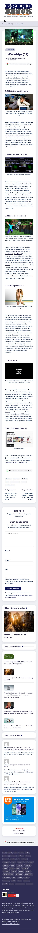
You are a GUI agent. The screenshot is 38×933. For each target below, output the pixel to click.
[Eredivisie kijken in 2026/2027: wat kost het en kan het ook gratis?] (9, 656)
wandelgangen (20, 884)
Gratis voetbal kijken (19, 831)
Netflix (5, 868)
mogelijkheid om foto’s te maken (14, 462)
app (16, 852)
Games (27, 856)
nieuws (11, 868)
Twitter (24, 482)
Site (6, 570)
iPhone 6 (20, 862)
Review (21, 871)
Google (12, 859)
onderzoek (25, 868)
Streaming (6, 880)
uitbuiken (26, 880)
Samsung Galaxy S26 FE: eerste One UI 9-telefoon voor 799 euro (18, 727)
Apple (21, 852)
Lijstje (31, 862)
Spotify (20, 877)
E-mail (7, 560)
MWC (12, 865)
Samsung (28, 871)
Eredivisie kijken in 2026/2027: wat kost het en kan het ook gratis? (18, 663)
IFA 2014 (24, 859)
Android (10, 852)
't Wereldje (10, 49)
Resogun (7, 412)
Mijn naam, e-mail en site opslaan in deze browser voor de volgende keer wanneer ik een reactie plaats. (19, 581)
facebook (13, 856)
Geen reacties (12, 59)
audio (27, 852)
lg (26, 862)
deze (6, 208)
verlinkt (5, 884)
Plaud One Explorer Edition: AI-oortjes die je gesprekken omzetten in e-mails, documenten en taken (18, 695)
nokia (17, 868)
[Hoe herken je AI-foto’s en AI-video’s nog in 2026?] (9, 672)
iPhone (13, 862)
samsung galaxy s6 (8, 874)
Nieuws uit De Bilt (19, 833)
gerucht (6, 859)
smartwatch (7, 877)
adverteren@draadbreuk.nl (10, 924)
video (11, 884)
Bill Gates (8, 478)
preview (14, 871)
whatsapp (29, 884)
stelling (26, 877)
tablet (13, 880)
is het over (28, 201)
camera (6, 856)
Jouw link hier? (19, 828)
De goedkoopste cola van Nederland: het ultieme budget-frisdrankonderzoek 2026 (18, 712)
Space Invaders (15, 482)
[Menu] (5, 20)
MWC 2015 (19, 865)
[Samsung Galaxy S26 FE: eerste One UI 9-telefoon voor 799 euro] (9, 720)
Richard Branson (15, 251)
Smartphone (19, 874)
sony (14, 877)
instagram (16, 478)
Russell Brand (18, 254)
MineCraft (24, 478)
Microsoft (6, 865)
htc (18, 859)
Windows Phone (10, 485)
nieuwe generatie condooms (13, 136)
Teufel (19, 880)
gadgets (21, 856)
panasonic (6, 871)
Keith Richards (9, 254)
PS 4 (7, 482)
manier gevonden (24, 315)
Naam (7, 551)
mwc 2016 (27, 865)
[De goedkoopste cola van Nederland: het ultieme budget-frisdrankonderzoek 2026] (9, 705)
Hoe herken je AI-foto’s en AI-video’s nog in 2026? (18, 679)
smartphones (28, 874)
